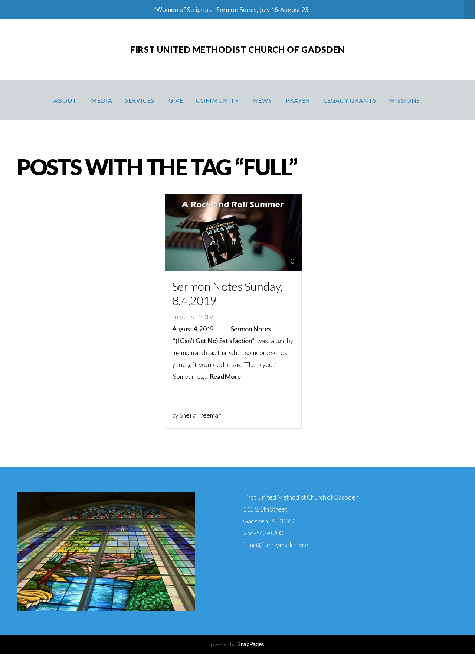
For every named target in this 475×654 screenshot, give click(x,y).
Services (140, 100)
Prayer (298, 100)
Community (218, 100)
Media (101, 100)
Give (176, 100)
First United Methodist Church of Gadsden (237, 49)
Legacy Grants (350, 100)
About (65, 100)
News (263, 100)
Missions (405, 100)
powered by (237, 644)
